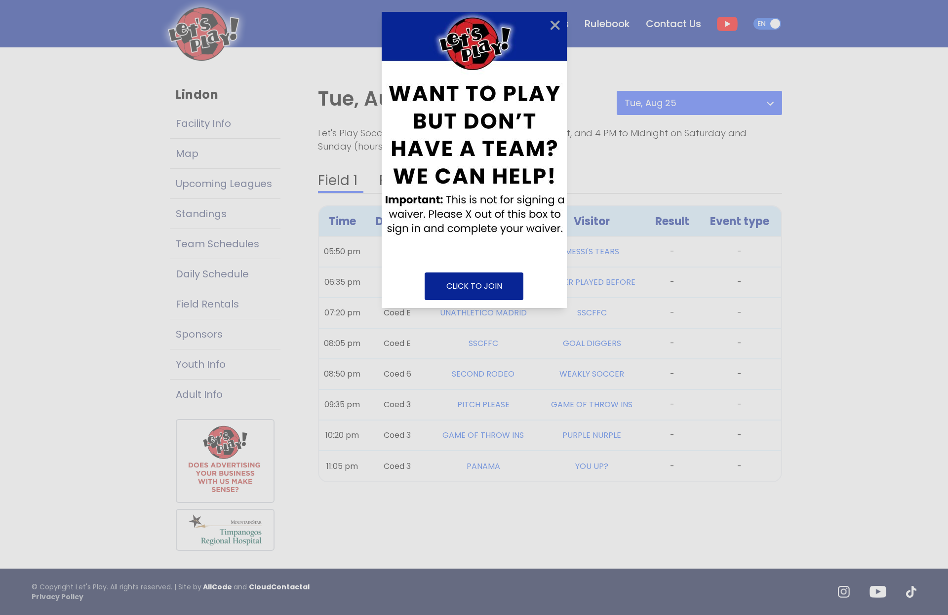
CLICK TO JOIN (474, 286)
